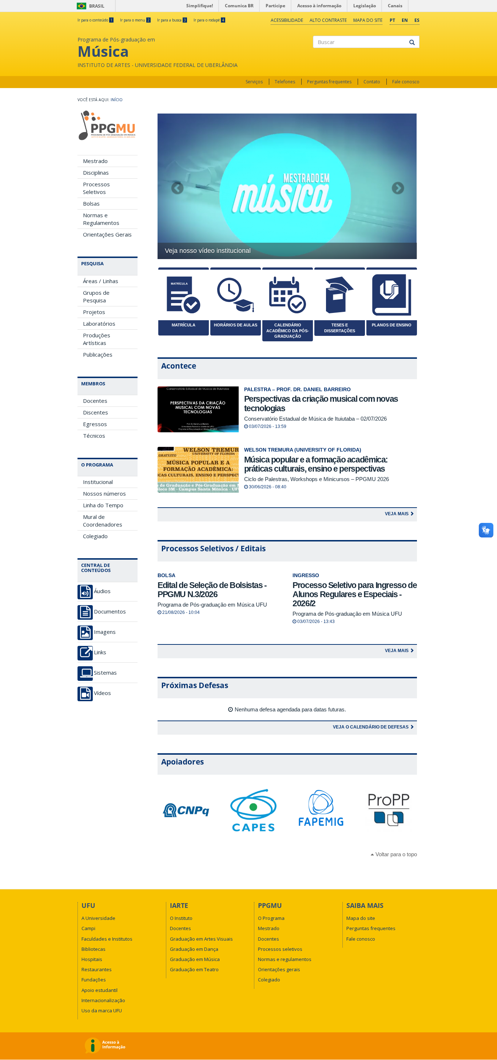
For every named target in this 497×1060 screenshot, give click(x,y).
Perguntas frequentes (329, 82)
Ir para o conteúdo (94, 20)
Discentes (95, 412)
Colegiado (95, 536)
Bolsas (91, 203)
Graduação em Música (195, 959)
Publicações (97, 354)
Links (100, 652)
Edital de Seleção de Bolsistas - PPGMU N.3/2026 (212, 589)
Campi (88, 928)
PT (392, 20)
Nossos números (104, 493)
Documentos (110, 611)
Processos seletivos (280, 949)
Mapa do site (367, 20)
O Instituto (181, 918)
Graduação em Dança (194, 949)
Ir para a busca (171, 20)
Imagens (105, 632)
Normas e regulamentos (284, 959)
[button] (177, 186)
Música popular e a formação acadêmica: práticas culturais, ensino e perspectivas (316, 464)
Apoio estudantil (99, 990)
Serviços (254, 82)
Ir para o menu (135, 20)
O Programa (271, 918)
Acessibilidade (287, 20)
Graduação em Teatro (194, 969)
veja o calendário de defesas (371, 727)
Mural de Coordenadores (102, 520)
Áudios (102, 591)
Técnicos (94, 435)
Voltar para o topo (395, 854)
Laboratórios (99, 323)
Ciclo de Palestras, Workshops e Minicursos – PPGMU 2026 (316, 479)
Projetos (94, 311)
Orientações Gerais (107, 234)
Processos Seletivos (96, 187)
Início (117, 99)
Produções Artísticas (96, 339)
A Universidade (98, 918)
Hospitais (91, 959)
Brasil (89, 6)
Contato (371, 82)
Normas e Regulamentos (101, 218)
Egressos (95, 424)
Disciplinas (96, 172)
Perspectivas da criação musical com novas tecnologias (321, 403)
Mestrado (95, 160)
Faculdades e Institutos (106, 939)
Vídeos (102, 693)
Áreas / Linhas (100, 281)
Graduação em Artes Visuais (201, 939)
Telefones (285, 82)
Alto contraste (328, 20)
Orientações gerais (279, 969)
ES (417, 20)
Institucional (98, 481)
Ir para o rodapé (209, 20)
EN (405, 20)
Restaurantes (96, 969)
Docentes (95, 400)
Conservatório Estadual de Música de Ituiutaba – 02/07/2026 (315, 419)
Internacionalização (103, 1000)
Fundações (93, 979)
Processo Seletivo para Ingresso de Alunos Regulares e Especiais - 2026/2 (355, 594)
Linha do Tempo (103, 505)
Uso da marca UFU (101, 1010)
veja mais (397, 513)
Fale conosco (406, 82)
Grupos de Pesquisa (96, 296)
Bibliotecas (93, 949)
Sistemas (105, 672)
